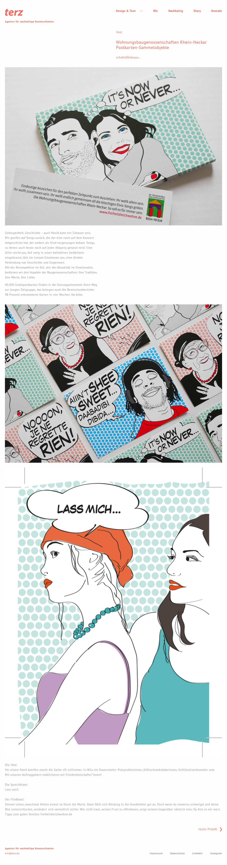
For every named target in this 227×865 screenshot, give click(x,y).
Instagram (216, 853)
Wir (155, 11)
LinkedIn (197, 853)
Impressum (156, 853)
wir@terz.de (12, 853)
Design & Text (126, 11)
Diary (197, 11)
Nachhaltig (175, 11)
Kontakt (216, 11)
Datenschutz (177, 853)
